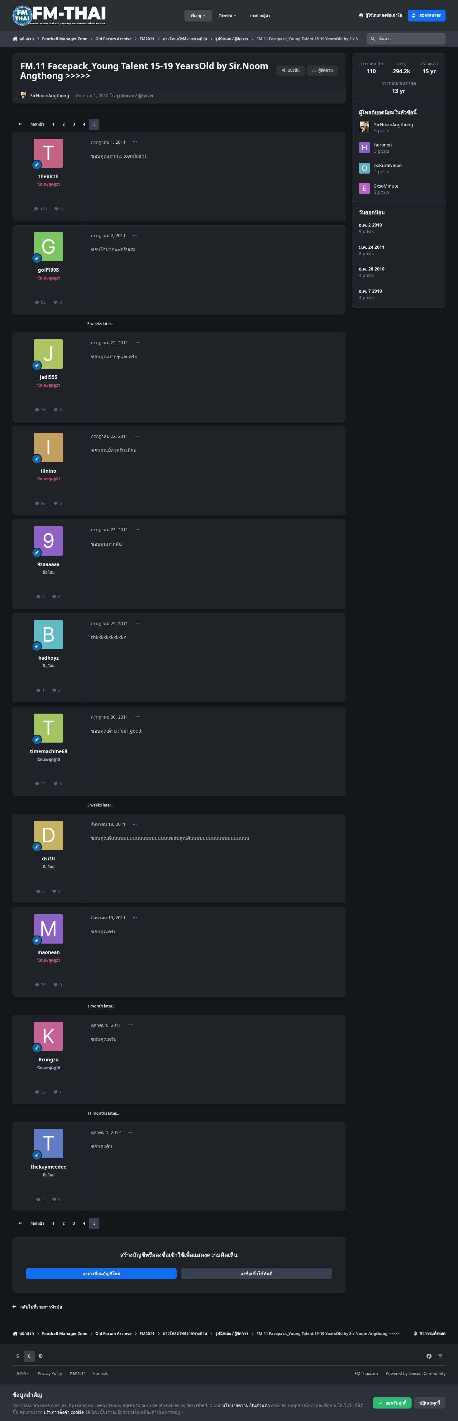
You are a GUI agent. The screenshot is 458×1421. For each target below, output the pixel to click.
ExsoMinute (386, 186)
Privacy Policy (50, 1373)
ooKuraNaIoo (388, 165)
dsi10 (48, 858)
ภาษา (22, 1373)
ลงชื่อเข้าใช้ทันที (256, 1273)
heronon (383, 145)
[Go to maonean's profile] (48, 929)
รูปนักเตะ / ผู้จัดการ (135, 95)
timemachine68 (48, 751)
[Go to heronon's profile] (364, 147)
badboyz (48, 658)
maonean (48, 952)
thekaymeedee (48, 1167)
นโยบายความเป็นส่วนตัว (246, 1405)
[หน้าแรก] (20, 124)
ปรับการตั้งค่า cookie (64, 1412)
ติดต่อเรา (77, 1373)
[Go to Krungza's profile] (48, 1036)
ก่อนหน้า (37, 124)
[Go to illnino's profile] (48, 447)
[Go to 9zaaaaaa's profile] (48, 541)
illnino (48, 471)
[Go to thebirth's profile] (48, 153)
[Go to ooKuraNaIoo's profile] (364, 168)
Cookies (100, 1373)
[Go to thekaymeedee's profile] (48, 1143)
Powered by (416, 1373)
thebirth (48, 176)
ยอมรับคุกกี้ (395, 1403)
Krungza (49, 1059)
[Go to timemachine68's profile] (48, 728)
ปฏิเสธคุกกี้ (429, 1403)
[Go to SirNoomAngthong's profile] (23, 95)
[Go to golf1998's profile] (48, 246)
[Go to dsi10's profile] (48, 835)
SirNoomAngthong (49, 95)
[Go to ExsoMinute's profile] (364, 188)
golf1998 (48, 270)
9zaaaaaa (48, 564)
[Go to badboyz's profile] (48, 634)
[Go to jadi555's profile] (48, 354)
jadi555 (48, 377)
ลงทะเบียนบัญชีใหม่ (101, 1273)
